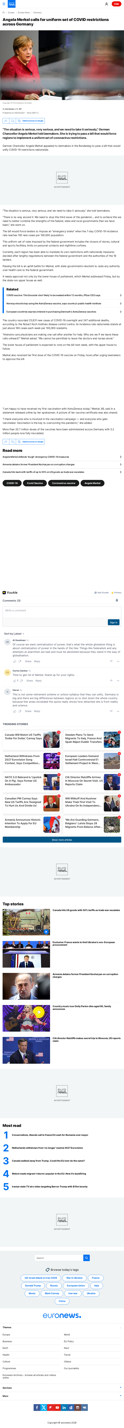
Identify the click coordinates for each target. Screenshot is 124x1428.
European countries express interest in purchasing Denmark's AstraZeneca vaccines (51, 311)
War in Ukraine (74, 1277)
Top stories (13, 904)
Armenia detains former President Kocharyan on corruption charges (39, 464)
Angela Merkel (92, 483)
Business (7, 1341)
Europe (11, 13)
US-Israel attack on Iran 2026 (41, 1277)
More (5, 1396)
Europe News (24, 13)
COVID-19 (12, 483)
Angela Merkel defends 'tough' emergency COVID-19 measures (36, 456)
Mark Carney (52, 1293)
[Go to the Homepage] (12, 4)
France (95, 1277)
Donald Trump (33, 1285)
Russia (54, 1285)
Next (66, 1348)
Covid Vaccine (35, 483)
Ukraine (91, 1293)
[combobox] (62, 1258)
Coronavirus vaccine (63, 483)
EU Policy (69, 1341)
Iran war (73, 1293)
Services (7, 1387)
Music (32, 1293)
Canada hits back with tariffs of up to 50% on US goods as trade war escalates (43, 472)
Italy (96, 1285)
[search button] (86, 1258)
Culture (6, 1361)
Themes (7, 1327)
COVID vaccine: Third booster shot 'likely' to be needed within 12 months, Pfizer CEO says (53, 295)
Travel (67, 1354)
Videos (67, 1361)
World (67, 1334)
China (62, 1301)
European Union (76, 1285)
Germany (37, 13)
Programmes (9, 1368)
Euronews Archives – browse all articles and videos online (29, 1376)
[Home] (4, 12)
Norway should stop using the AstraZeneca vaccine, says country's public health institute (53, 303)
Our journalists (71, 1368)
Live (116, 3)
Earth (5, 1348)
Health (6, 1354)
